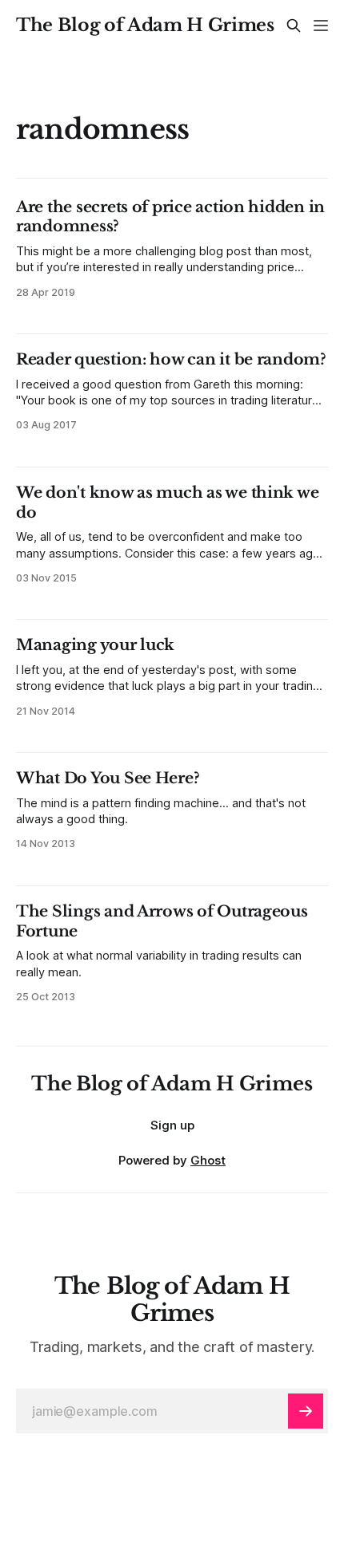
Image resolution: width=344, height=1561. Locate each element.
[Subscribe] (305, 1411)
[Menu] (321, 25)
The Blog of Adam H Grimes (145, 25)
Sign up (172, 1125)
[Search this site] (293, 25)
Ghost (208, 1160)
